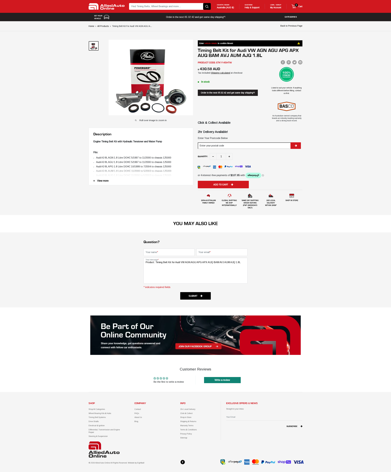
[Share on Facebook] (283, 62)
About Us (138, 417)
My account (275, 7)
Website (131, 463)
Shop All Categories (97, 409)
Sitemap (183, 438)
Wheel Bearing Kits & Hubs (100, 413)
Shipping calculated (220, 72)
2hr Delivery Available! (213, 131)
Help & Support (252, 7)
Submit (193, 296)
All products (103, 26)
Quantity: (203, 156)
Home (91, 26)
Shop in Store (185, 417)
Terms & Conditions (188, 430)
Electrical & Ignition (97, 426)
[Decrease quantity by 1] (213, 156)
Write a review (222, 380)
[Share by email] (300, 62)
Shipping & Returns (188, 421)
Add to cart (220, 184)
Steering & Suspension (98, 436)
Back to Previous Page (291, 26)
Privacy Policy (186, 434)
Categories (291, 17)
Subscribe (292, 426)
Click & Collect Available (214, 122)
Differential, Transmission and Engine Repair (104, 431)
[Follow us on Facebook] (183, 462)
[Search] (207, 6)
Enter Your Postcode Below (213, 138)
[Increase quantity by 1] (229, 156)
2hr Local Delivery (187, 409)
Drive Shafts (94, 421)
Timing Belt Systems (97, 417)
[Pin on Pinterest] (289, 62)
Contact (137, 409)
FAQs (136, 413)
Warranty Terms (186, 426)
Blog (136, 421)
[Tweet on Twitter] (294, 62)
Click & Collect (186, 413)
